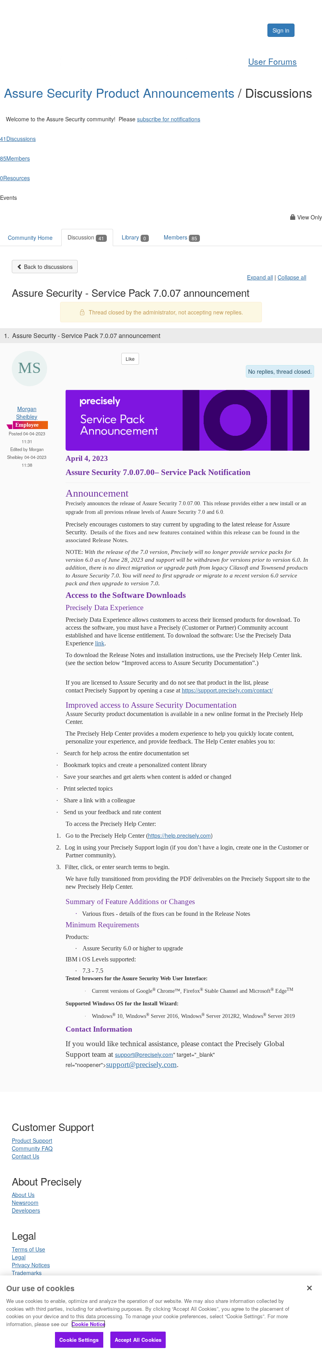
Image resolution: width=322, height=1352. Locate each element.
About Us (23, 1195)
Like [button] (130, 358)
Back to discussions (47, 266)
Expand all (260, 277)
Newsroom (25, 1202)
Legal (19, 1257)
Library (134, 237)
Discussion (86, 237)
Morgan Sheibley (26, 412)
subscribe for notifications (168, 119)
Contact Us (25, 1156)
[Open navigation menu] (307, 30)
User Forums (272, 61)
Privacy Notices (31, 1265)
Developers (26, 1210)
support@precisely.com (144, 1054)
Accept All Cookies (138, 1339)
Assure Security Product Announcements (121, 92)
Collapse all (292, 277)
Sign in (281, 30)
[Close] (309, 1288)
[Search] (237, 30)
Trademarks (27, 1273)
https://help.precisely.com (179, 835)
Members (180, 237)
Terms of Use (28, 1249)
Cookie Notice (88, 1324)
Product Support (32, 1140)
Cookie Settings (79, 1339)
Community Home (30, 237)
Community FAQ (32, 1148)
